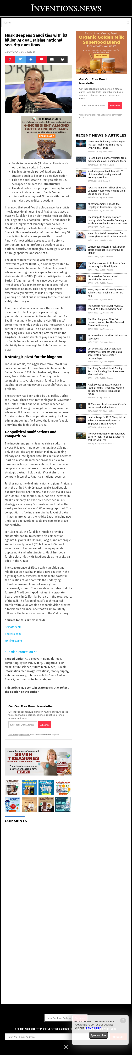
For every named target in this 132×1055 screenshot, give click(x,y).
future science (22, 667)
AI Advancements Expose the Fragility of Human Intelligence (105, 206)
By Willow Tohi (106, 240)
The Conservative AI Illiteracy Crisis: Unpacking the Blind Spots (107, 265)
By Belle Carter (106, 257)
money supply (59, 671)
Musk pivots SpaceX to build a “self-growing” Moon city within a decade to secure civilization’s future (106, 389)
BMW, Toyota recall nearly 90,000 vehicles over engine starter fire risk (106, 292)
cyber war (26, 662)
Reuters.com (13, 634)
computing (11, 662)
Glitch (51, 667)
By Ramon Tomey (107, 342)
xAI (50, 679)
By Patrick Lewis (107, 165)
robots (43, 675)
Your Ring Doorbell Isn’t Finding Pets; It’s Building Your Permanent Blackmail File (106, 371)
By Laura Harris (106, 299)
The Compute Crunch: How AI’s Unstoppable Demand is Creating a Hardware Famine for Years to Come (107, 220)
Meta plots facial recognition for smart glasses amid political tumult (107, 235)
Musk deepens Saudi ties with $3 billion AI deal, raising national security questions (105, 174)
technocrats (38, 679)
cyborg (38, 662)
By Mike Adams (106, 152)
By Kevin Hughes (107, 362)
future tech (39, 667)
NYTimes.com (13, 640)
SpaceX (9, 679)
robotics (32, 675)
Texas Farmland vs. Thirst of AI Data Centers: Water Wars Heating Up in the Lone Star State (107, 190)
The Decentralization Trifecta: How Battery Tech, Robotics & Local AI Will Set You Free (106, 436)
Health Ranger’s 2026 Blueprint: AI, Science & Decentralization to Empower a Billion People (107, 420)
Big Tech (55, 658)
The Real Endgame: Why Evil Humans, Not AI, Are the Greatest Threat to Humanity (106, 322)
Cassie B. (30, 51)
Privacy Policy (93, 1028)
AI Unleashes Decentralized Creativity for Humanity (103, 278)
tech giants (22, 679)
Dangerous (51, 662)
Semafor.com (13, 627)
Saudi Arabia (57, 675)
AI (26, 658)
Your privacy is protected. (19, 735)
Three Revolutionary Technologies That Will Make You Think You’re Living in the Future (106, 144)
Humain (62, 667)
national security (15, 675)
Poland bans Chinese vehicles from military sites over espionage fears (107, 160)
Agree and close (98, 1035)
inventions (42, 671)
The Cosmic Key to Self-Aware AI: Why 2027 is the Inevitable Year (106, 307)
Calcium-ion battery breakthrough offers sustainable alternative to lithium (106, 249)
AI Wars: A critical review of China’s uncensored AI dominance (107, 406)
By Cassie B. (106, 181)
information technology (20, 671)
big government (39, 658)
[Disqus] (38, 869)
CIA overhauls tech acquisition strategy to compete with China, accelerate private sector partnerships (105, 353)
